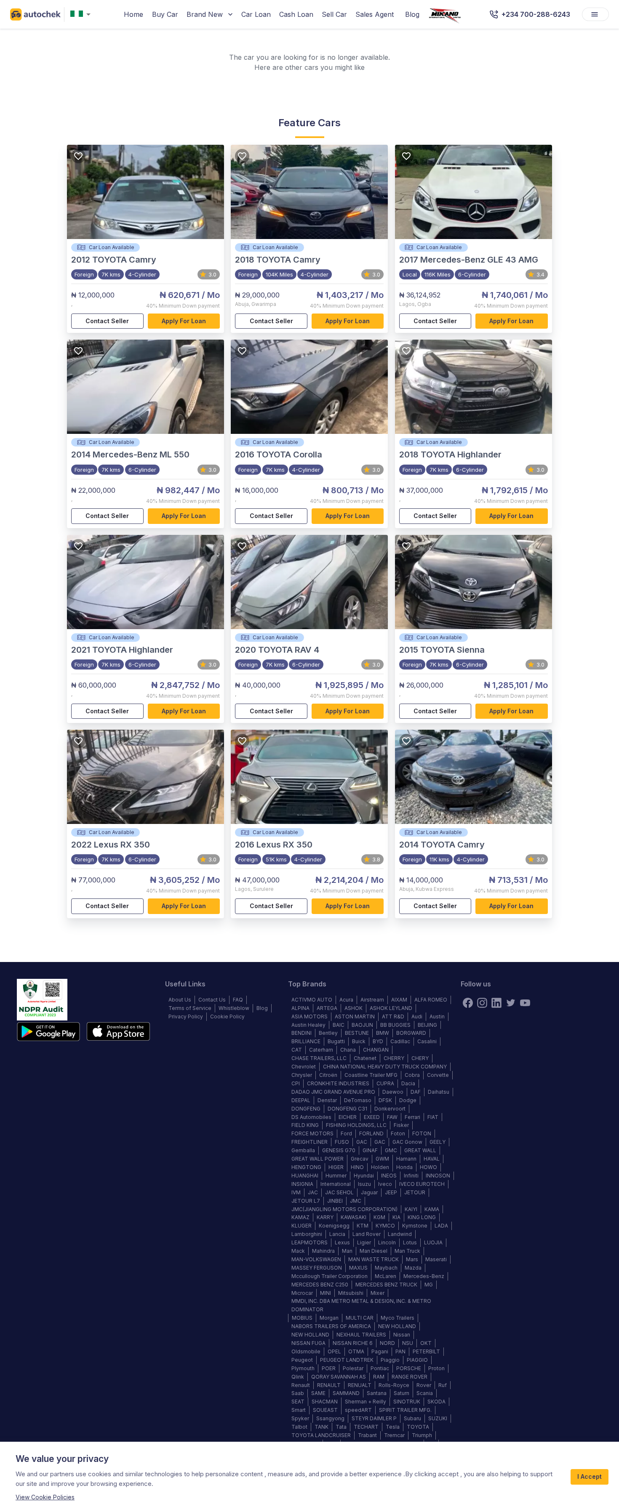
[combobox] (82, 14)
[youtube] (525, 1003)
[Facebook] (468, 1003)
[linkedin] (496, 1003)
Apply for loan (184, 320)
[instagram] (482, 1003)
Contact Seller (107, 320)
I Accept (589, 1476)
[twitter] (511, 1003)
